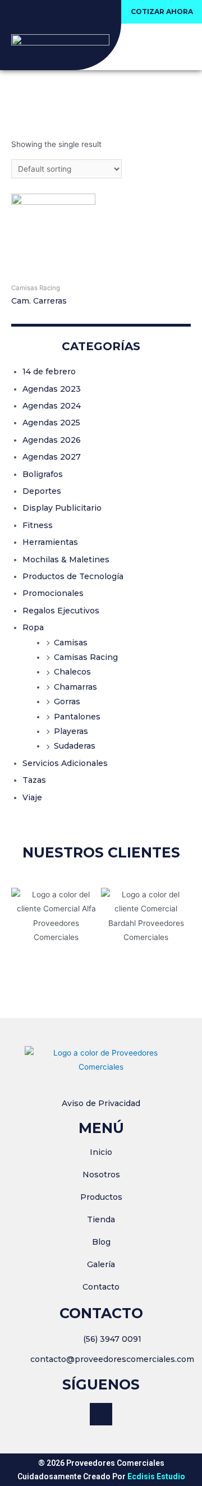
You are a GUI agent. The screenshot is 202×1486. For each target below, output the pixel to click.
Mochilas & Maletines (65, 559)
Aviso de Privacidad (101, 1103)
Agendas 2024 (51, 406)
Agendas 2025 (51, 423)
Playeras (71, 731)
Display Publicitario (62, 508)
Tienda (101, 1219)
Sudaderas (74, 746)
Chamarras (75, 687)
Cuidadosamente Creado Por (101, 1476)
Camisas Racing (86, 657)
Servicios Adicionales (65, 763)
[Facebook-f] (101, 1414)
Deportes (41, 491)
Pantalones (77, 717)
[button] (161, 12)
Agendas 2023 (51, 389)
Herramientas (50, 542)
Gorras (67, 701)
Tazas (34, 780)
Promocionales (53, 593)
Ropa (33, 627)
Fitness (37, 525)
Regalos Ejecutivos (60, 611)
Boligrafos (42, 474)
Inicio (101, 1152)
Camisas (71, 642)
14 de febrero (49, 371)
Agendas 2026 (51, 440)
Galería (101, 1264)
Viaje (32, 797)
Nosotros (101, 1174)
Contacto (101, 1287)
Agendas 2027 (51, 457)
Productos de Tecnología (72, 576)
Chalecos (72, 672)
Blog (101, 1242)
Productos (101, 1197)
